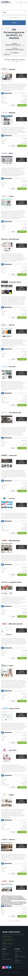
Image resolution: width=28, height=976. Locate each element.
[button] (14, 22)
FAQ (16, 958)
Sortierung (14, 48)
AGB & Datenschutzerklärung (20, 956)
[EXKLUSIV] (6, 510)
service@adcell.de (6, 946)
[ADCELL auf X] (13, 967)
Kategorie (14, 43)
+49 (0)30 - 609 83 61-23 (8, 940)
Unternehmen (18, 951)
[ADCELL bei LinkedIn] (10, 967)
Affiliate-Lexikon (5, 953)
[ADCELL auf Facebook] (6, 967)
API (3, 957)
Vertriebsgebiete (15, 52)
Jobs (16, 953)
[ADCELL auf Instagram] (3, 967)
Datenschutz (18, 960)
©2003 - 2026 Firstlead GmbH (14, 972)
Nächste (17, 61)
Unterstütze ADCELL (6, 959)
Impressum (17, 962)
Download (4, 955)
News (3, 951)
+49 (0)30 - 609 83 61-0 (7, 937)
